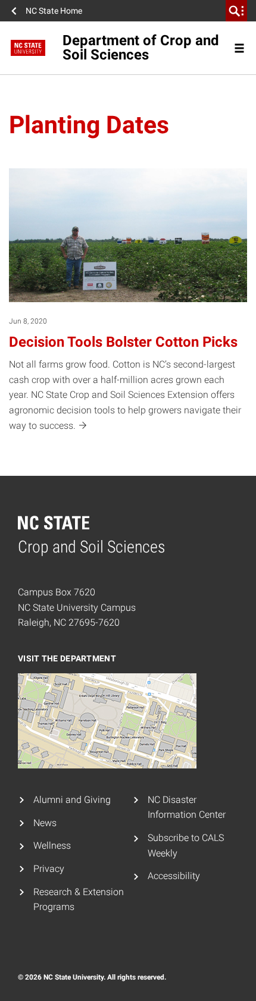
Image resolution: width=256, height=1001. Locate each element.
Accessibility (174, 875)
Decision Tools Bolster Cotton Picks (123, 342)
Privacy (48, 868)
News (45, 823)
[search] (236, 10)
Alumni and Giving (72, 799)
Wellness (52, 845)
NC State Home (54, 10)
